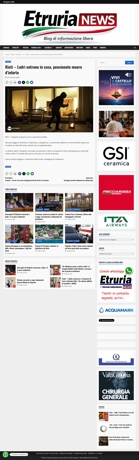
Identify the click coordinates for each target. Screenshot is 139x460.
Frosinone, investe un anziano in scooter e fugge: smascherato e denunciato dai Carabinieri (49, 216)
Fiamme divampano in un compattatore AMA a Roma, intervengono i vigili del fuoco (18, 248)
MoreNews (84, 458)
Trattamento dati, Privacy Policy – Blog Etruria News (54, 453)
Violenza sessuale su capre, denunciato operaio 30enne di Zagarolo (10, 282)
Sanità (88, 47)
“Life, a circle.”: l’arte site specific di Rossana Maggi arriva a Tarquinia (120, 426)
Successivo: (78, 179)
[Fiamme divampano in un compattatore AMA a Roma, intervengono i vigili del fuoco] (19, 234)
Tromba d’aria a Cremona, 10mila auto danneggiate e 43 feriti (78, 215)
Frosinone (40, 209)
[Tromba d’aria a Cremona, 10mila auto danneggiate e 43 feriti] (79, 202)
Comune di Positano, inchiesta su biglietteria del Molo (46, 247)
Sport (95, 47)
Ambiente (59, 47)
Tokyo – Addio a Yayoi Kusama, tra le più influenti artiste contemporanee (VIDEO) (121, 413)
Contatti (99, 453)
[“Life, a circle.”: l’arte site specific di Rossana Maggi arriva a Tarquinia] (103, 428)
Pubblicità (91, 453)
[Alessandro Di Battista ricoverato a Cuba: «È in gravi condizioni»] (19, 202)
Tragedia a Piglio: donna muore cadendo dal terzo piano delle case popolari (79, 247)
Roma (8, 241)
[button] (135, 47)
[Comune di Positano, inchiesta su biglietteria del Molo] (49, 234)
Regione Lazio (35, 47)
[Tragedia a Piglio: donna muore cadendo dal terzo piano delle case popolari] (79, 234)
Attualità (15, 47)
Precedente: (27, 179)
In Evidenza (76, 209)
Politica (25, 47)
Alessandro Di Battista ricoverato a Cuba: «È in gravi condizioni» (17, 215)
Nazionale (48, 47)
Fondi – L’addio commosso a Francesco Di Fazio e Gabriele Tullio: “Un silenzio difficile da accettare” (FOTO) (55, 282)
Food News (79, 47)
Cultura (101, 407)
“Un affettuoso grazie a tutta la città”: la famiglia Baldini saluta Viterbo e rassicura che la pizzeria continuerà (55, 270)
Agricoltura (69, 47)
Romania (103, 47)
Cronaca (6, 47)
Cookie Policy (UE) (80, 453)
